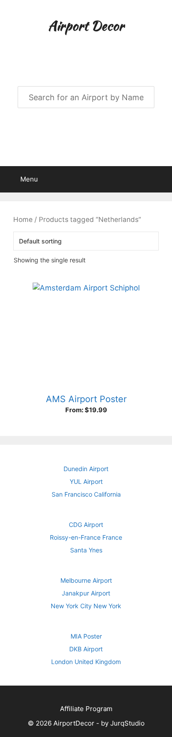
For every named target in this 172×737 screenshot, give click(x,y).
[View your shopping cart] (160, 179)
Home (23, 219)
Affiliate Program (86, 708)
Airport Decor (86, 25)
